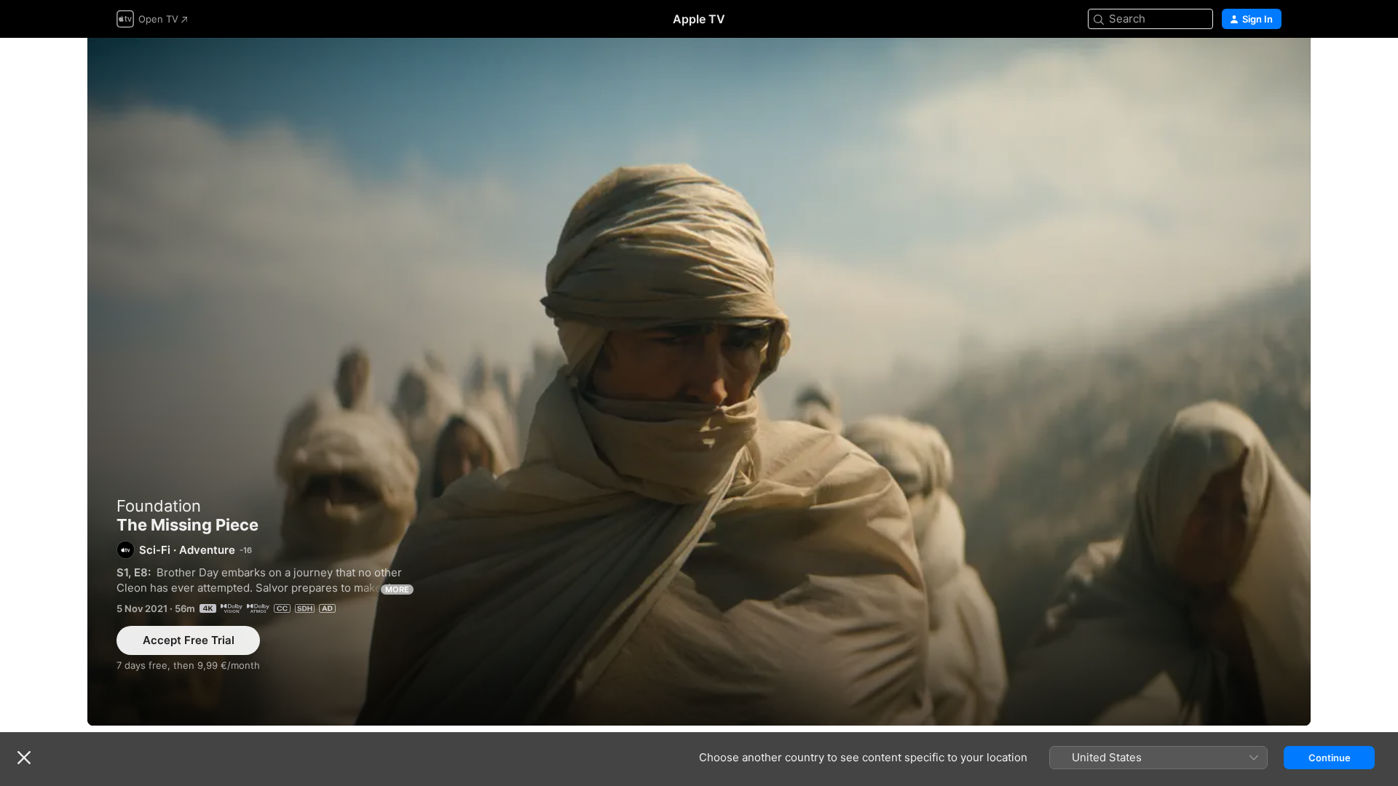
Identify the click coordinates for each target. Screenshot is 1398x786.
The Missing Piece (699, 382)
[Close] (24, 757)
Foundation (158, 505)
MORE (397, 589)
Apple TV (699, 19)
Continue (1329, 757)
